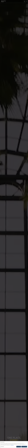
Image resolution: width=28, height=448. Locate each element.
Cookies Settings (2, 446)
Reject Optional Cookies (24, 446)
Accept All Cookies (19, 446)
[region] (14, 444)
